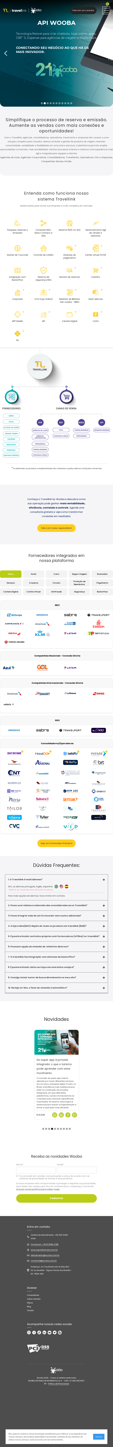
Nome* (19, 1164)
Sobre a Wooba (33, 1299)
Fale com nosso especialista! (56, 528)
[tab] (10, 574)
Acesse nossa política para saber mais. (38, 1189)
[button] (6, 53)
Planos (30, 1303)
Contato (30, 1310)
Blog (29, 1306)
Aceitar (98, 1436)
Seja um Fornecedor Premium (56, 843)
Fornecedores (33, 1295)
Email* (60, 1164)
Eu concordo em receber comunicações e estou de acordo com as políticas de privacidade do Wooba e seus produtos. (54, 1177)
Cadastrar (56, 1198)
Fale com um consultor (83, 10)
